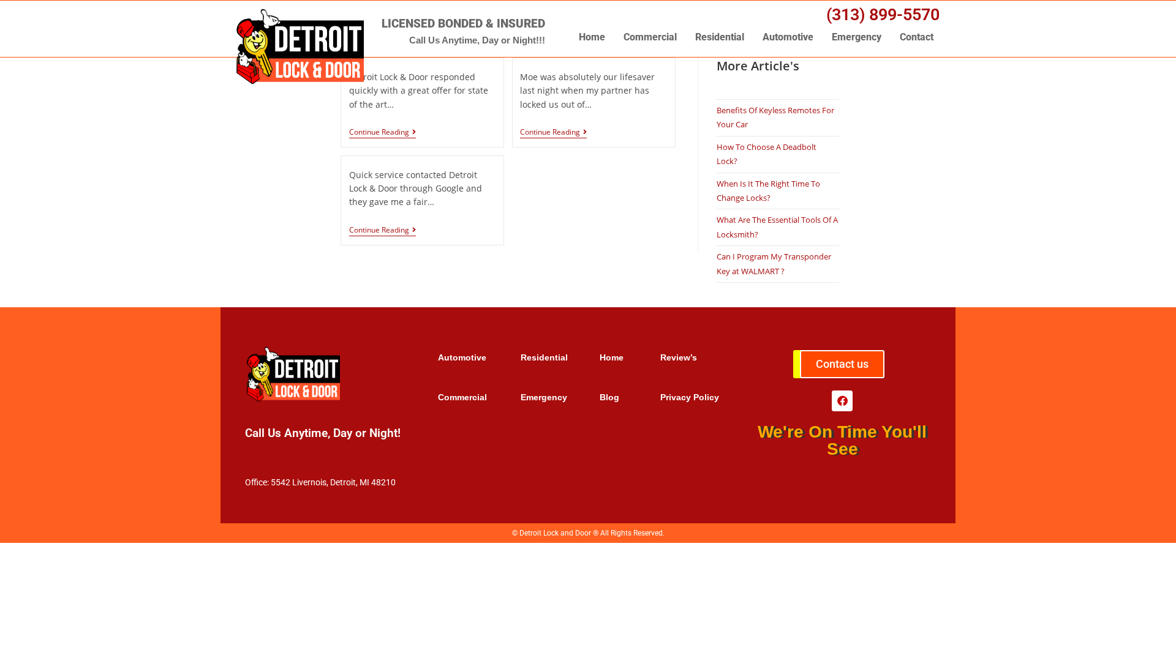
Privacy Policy (689, 397)
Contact (916, 37)
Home (592, 37)
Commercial (650, 37)
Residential (719, 37)
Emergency (856, 37)
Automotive (788, 37)
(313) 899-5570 (883, 14)
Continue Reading (379, 132)
